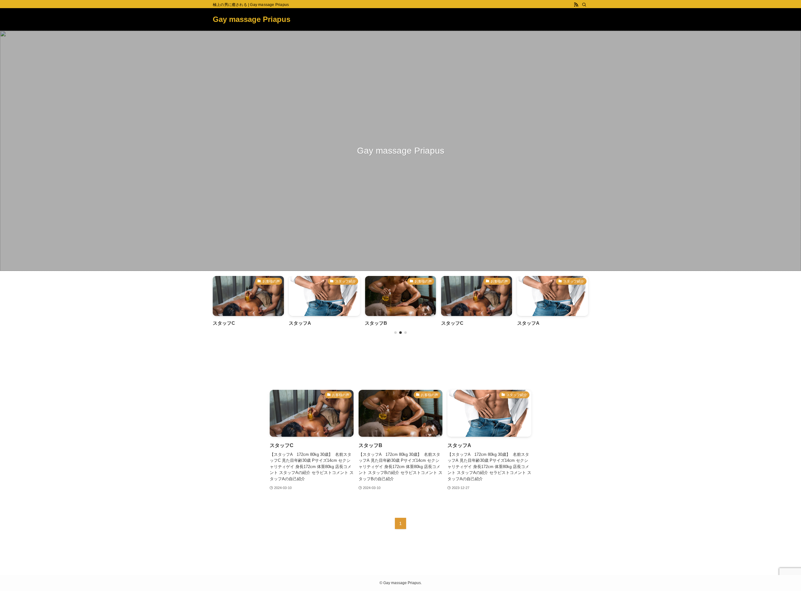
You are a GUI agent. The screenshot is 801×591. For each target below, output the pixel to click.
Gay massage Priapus (251, 19)
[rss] (576, 4)
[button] (395, 332)
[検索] (584, 4)
